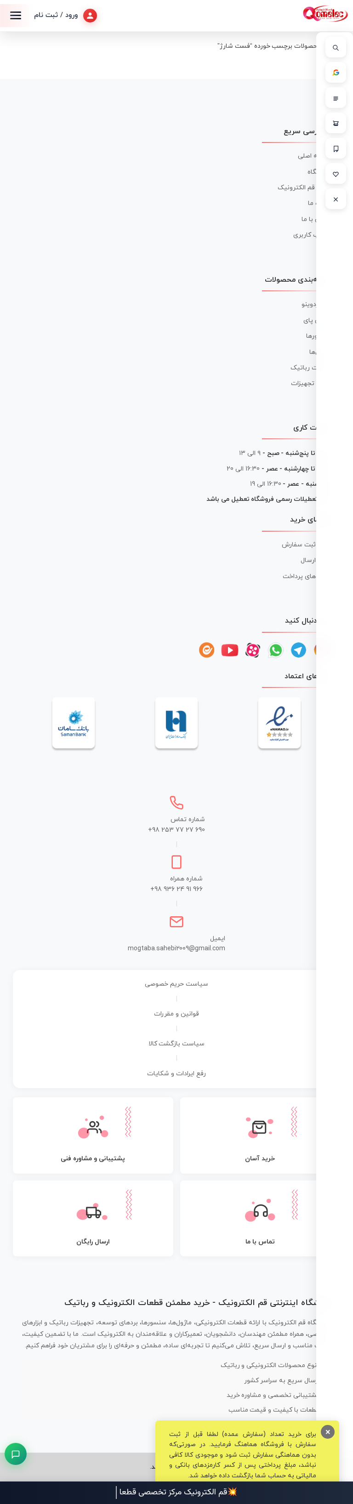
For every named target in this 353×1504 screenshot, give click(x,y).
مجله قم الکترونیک (304, 187)
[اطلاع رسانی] (335, 148)
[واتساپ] (276, 650)
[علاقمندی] (335, 173)
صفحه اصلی (314, 156)
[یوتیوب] (230, 650)
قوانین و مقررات (176, 1014)
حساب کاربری (312, 235)
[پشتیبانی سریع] (15, 1453)
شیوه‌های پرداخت (307, 576)
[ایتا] (207, 650)
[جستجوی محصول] (335, 47)
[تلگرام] (299, 650)
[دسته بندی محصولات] (335, 97)
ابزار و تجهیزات (311, 383)
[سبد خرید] (335, 123)
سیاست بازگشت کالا (176, 1043)
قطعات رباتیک (310, 367)
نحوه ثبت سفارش (306, 544)
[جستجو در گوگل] (335, 72)
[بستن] (335, 198)
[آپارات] (253, 650)
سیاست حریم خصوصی (176, 984)
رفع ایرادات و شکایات (176, 1073)
